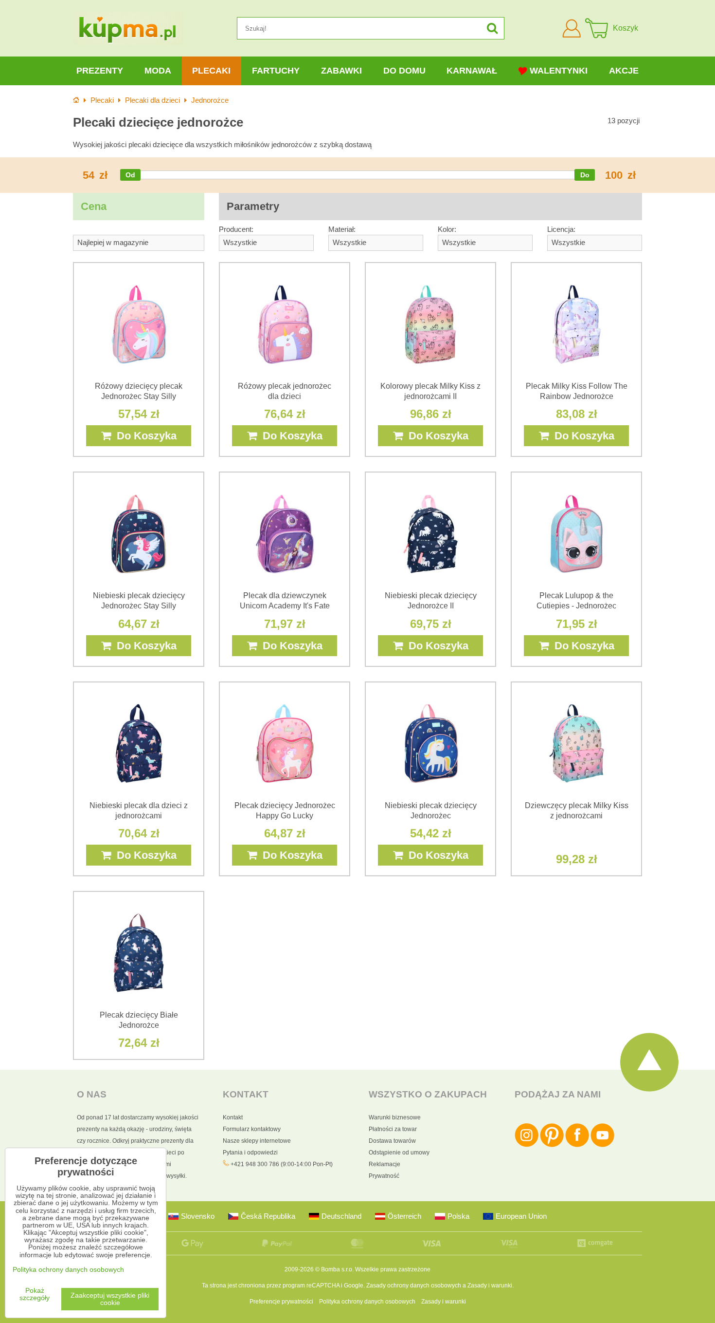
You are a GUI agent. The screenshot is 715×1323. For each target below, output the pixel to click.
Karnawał (472, 71)
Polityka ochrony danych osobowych (367, 1301)
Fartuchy (276, 71)
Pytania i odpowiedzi (250, 1152)
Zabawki (341, 71)
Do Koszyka (144, 436)
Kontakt (233, 1117)
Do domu (404, 71)
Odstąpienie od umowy (399, 1152)
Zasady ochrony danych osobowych (413, 1285)
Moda (157, 71)
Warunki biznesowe (395, 1117)
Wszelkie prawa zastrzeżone (392, 1269)
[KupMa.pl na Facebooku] (577, 1145)
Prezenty (99, 71)
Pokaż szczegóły (34, 1294)
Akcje (624, 71)
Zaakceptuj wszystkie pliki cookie (110, 1299)
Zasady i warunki (489, 1285)
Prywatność (384, 1175)
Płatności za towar (393, 1129)
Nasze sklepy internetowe (257, 1140)
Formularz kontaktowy (252, 1129)
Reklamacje (384, 1164)
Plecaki (211, 71)
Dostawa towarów (392, 1140)
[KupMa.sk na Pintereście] (552, 1145)
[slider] (130, 175)
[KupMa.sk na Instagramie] (526, 1145)
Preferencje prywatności (281, 1301)
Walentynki (559, 71)
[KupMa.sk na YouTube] (602, 1145)
